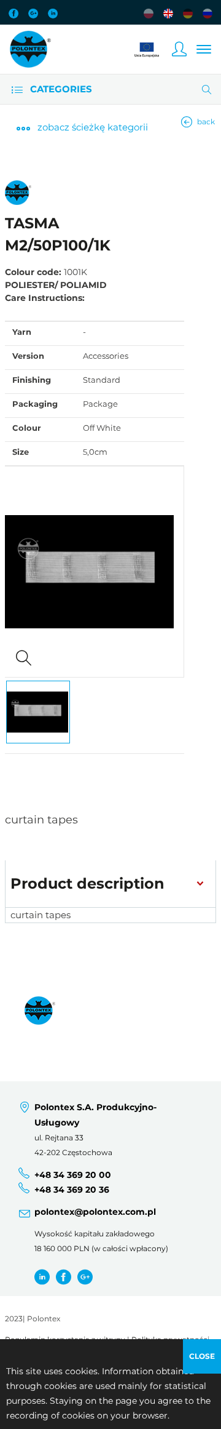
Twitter (42, 1277)
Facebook (13, 13)
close (202, 1356)
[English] (168, 13)
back (206, 121)
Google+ (33, 13)
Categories (60, 89)
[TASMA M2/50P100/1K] (94, 572)
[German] (188, 13)
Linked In (53, 13)
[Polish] (148, 13)
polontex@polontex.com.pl (95, 1211)
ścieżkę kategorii (92, 127)
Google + (85, 1277)
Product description (87, 883)
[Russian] (207, 13)
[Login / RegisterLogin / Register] (179, 49)
